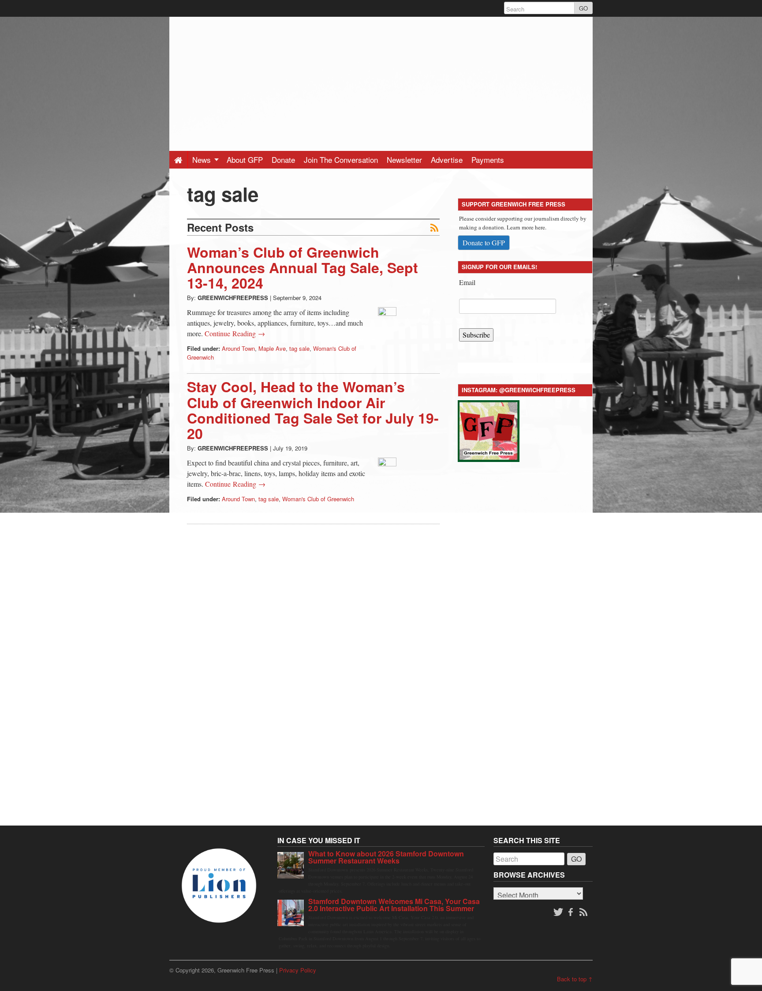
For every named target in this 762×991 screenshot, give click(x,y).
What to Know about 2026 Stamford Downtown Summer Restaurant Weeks (386, 857)
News (202, 159)
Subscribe (476, 334)
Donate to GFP (484, 242)
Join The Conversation (341, 159)
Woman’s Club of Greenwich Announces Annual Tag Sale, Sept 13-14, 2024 (302, 267)
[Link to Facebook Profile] (571, 912)
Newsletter (404, 159)
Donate (283, 159)
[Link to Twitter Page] (558, 912)
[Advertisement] (381, 78)
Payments (487, 159)
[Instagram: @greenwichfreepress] (488, 429)
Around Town (238, 348)
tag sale (299, 348)
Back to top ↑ (575, 979)
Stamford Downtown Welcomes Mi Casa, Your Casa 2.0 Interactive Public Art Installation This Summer (394, 904)
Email (467, 282)
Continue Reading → (235, 333)
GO (583, 8)
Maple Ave (272, 348)
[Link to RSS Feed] (584, 912)
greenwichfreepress (233, 297)
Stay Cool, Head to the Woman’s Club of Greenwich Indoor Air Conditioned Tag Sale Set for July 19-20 (313, 409)
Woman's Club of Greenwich (318, 499)
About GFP (245, 159)
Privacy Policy (297, 970)
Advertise (447, 159)
